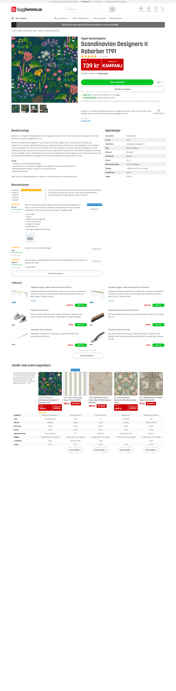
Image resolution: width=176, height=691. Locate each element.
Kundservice (141, 11)
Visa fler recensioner (55, 273)
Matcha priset (103, 73)
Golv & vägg (17, 31)
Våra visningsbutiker (80, 18)
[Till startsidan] (26, 9)
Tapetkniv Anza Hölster (40, 310)
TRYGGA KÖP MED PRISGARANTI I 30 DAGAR (65, 1)
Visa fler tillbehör (86, 356)
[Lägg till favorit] (73, 41)
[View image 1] (16, 109)
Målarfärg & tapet (30, 31)
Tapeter (41, 31)
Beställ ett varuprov (123, 89)
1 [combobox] (159, 82)
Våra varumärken (99, 18)
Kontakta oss (63, 18)
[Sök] (112, 9)
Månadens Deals (115, 18)
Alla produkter (21, 18)
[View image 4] (44, 109)
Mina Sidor (148, 11)
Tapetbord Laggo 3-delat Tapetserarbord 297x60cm (51, 287)
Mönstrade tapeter (52, 31)
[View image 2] (25, 109)
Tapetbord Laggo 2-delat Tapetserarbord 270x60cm (128, 287)
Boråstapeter (86, 121)
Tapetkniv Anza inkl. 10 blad (119, 330)
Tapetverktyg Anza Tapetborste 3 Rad (123, 310)
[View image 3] (34, 109)
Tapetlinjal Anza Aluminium (41, 330)
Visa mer (33, 301)
